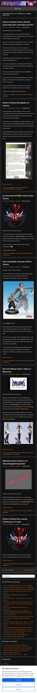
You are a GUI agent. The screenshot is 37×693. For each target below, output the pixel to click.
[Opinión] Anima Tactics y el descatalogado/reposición (15, 462)
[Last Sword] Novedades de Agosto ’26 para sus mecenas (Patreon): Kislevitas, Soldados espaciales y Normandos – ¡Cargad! (18, 629)
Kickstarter (12, 189)
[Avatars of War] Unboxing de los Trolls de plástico (16, 650)
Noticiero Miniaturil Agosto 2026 (21, 634)
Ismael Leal (6, 607)
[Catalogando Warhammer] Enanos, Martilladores (20, 585)
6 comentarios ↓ (26, 108)
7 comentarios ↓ (26, 267)
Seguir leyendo (8, 184)
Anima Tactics (23, 94)
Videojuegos (9, 454)
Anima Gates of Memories (19, 409)
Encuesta (30, 253)
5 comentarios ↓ (26, 27)
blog (26, 111)
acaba (16, 34)
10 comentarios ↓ (26, 374)
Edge (30, 499)
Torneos (30, 94)
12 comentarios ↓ (26, 201)
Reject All (18, 689)
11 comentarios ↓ (26, 466)
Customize (18, 685)
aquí (16, 60)
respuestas (19, 189)
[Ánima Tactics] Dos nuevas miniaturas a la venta (15, 520)
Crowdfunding (6, 189)
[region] (18, 679)
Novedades (12, 187)
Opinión (30, 510)
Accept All (18, 680)
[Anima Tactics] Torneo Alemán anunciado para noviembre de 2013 (18, 23)
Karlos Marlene (7, 634)
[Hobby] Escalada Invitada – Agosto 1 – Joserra (21, 622)
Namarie (18, 201)
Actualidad (11, 94)
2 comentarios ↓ (26, 524)
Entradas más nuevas (30, 570)
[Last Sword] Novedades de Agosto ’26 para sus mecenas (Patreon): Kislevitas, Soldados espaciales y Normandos (18, 603)
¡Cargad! (5, 663)
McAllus (18, 27)
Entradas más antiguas (7, 570)
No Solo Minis (12, 452)
